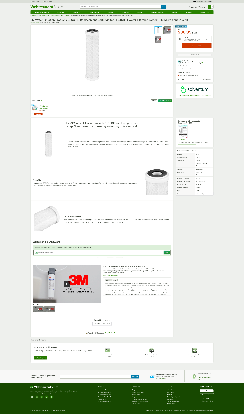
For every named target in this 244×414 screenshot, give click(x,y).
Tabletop (110, 12)
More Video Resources (110, 275)
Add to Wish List (194, 54)
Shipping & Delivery (208, 401)
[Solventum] (194, 89)
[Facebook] (41, 397)
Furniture (140, 12)
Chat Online (205, 398)
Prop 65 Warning (110, 333)
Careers (169, 394)
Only (179, 29)
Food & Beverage (94, 12)
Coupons (134, 397)
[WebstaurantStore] (54, 387)
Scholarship (170, 399)
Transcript (108, 280)
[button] (158, 30)
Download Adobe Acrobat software (187, 144)
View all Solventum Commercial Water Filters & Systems (194, 95)
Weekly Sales (136, 394)
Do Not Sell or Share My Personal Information (200, 410)
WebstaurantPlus (103, 390)
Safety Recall (136, 403)
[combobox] (120, 7)
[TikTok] (46, 397)
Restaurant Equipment (42, 12)
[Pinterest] (51, 397)
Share (154, 100)
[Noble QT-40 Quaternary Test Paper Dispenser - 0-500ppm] (41, 110)
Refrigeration (61, 12)
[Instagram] (32, 397)
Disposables (125, 12)
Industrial (188, 12)
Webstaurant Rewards (104, 392)
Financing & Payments (173, 397)
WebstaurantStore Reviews (140, 401)
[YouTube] (37, 397)
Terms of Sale (149, 410)
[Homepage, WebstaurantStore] (46, 6)
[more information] (202, 63)
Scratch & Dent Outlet (138, 392)
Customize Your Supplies (105, 397)
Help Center (35, 1)
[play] (67, 284)
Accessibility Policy (179, 410)
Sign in (207, 39)
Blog (133, 390)
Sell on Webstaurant (173, 401)
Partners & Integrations (104, 401)
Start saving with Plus (162, 378)
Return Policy (171, 403)
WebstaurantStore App (104, 394)
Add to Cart (38, 114)
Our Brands (170, 392)
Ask (166, 252)
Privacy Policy (119, 257)
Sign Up (135, 376)
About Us (170, 390)
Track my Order (206, 395)
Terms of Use (110, 257)
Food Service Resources (139, 399)
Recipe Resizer (102, 399)
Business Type (204, 12)
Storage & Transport (157, 12)
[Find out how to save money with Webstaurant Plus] (32, 105)
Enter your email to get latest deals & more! (42, 376)
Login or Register (40, 358)
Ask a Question (166, 100)
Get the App (47, 1)
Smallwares (76, 12)
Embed (114, 280)
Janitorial (174, 12)
